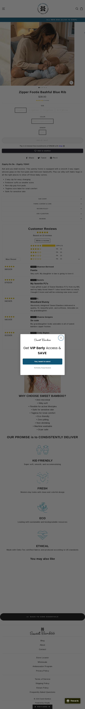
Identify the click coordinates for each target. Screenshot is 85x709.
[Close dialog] (61, 338)
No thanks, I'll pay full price (42, 368)
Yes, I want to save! (42, 361)
